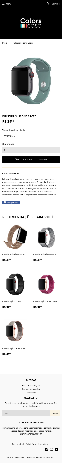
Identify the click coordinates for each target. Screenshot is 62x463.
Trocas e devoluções (31, 385)
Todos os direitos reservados (40, 457)
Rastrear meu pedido (31, 389)
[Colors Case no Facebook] (46, 449)
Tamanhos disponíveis (13, 130)
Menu (8, 3)
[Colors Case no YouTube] (56, 449)
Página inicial (18, 444)
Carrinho (55, 3)
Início (4, 42)
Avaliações (31, 392)
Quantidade (8, 144)
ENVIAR (55, 413)
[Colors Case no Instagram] (51, 449)
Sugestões (43, 444)
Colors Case (19, 457)
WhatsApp (31, 444)
